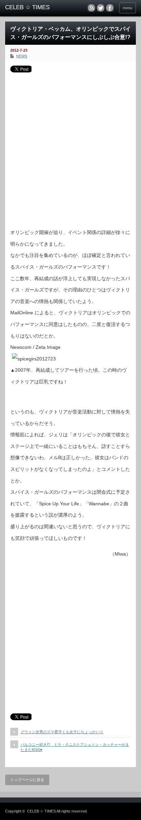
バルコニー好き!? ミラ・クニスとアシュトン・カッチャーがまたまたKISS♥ (75, 747)
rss (91, 8)
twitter (100, 8)
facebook (110, 8)
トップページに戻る (27, 780)
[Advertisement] (70, 148)
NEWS (21, 56)
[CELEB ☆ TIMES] (33, 7)
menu (127, 8)
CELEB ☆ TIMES (41, 811)
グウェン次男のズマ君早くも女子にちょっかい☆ (62, 732)
